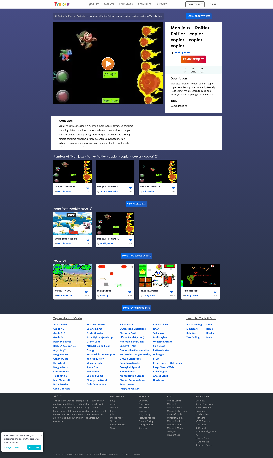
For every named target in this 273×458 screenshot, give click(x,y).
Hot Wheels (59, 363)
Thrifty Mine (149, 295)
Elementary (201, 410)
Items (209, 328)
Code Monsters (61, 388)
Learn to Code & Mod (201, 318)
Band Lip (104, 295)
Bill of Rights (160, 371)
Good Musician (64, 295)
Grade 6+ (58, 337)
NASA (156, 328)
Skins (209, 324)
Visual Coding (194, 324)
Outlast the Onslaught (133, 328)
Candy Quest (60, 358)
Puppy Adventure (129, 388)
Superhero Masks (129, 363)
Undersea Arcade (162, 341)
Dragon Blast (60, 354)
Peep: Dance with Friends (167, 363)
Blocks (210, 333)
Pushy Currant (192, 295)
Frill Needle (148, 191)
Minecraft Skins (174, 407)
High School (201, 417)
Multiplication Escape (132, 375)
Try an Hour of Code (67, 318)
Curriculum (144, 404)
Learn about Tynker (199, 16)
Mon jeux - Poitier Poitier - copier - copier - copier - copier (65, 186)
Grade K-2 (58, 328)
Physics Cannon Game (132, 380)
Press (112, 410)
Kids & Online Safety (110, 454)
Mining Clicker (104, 290)
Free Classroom (203, 407)
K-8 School (201, 428)
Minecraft (191, 328)
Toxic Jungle (60, 375)
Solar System (127, 384)
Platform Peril (128, 333)
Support (114, 407)
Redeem (143, 410)
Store (112, 428)
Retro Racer (126, 324)
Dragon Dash (60, 367)
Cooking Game (95, 375)
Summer (143, 428)
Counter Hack (61, 371)
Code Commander (97, 384)
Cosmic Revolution (109, 191)
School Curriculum (205, 404)
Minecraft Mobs (175, 414)
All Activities (60, 324)
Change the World (97, 380)
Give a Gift (144, 407)
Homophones (127, 371)
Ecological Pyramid (130, 367)
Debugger (158, 354)
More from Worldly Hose (136, 255)
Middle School (202, 414)
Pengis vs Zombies (149, 290)
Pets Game (93, 371)
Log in (212, 4)
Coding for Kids (64, 16)
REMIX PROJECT (193, 59)
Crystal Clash (160, 324)
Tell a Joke (158, 333)
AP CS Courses (203, 421)
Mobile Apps (116, 417)
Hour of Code (173, 434)
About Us (114, 404)
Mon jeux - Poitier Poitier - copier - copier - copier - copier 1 (108, 186)
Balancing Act (94, 328)
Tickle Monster (95, 333)
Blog (112, 400)
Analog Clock (160, 375)
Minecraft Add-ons (176, 421)
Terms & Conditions (75, 454)
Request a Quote (204, 445)
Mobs (209, 337)
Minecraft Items (174, 424)
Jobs (112, 414)
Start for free (195, 4)
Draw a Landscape (130, 358)
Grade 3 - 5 (59, 333)
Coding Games (174, 400)
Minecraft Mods (175, 428)
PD (197, 434)
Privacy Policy (92, 454)
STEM (156, 358)
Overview (143, 400)
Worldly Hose (182, 52)
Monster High (94, 363)
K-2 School (201, 424)
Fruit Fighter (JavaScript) (100, 337)
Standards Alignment (206, 431)
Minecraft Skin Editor (177, 410)
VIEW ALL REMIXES (136, 203)
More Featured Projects (136, 307)
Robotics (191, 333)
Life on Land (94, 341)
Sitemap (114, 421)
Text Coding (192, 337)
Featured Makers (147, 417)
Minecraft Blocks (175, 417)
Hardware (158, 380)
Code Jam (171, 431)
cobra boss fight (190, 290)
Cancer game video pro (65, 238)
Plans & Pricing (146, 421)
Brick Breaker (61, 384)
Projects (81, 16)
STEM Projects (202, 441)
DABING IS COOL (62, 290)
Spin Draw (159, 345)
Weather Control (96, 324)
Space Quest (94, 367)
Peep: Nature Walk (163, 367)
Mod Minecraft (61, 380)
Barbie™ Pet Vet (62, 341)
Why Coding (144, 414)
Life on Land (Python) (132, 337)
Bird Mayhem (160, 337)
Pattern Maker (161, 350)
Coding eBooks (117, 424)
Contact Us (137, 454)
